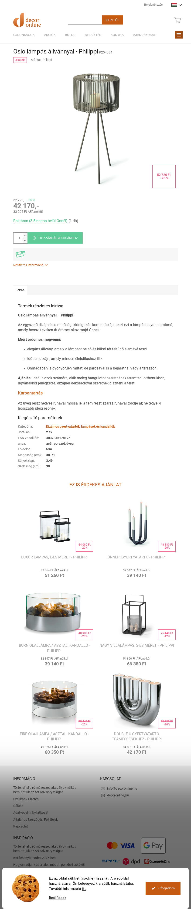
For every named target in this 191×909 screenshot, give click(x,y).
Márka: (39, 60)
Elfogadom (164, 888)
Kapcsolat (18, 826)
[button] (53, 573)
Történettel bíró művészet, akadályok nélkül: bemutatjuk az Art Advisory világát (42, 790)
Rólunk (16, 806)
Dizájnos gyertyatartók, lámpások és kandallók (78, 426)
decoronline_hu (116, 795)
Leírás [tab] (18, 290)
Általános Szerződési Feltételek (33, 819)
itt (82, 889)
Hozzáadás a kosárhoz (56, 238)
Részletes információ (26, 265)
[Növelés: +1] (23, 235)
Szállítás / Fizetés (24, 799)
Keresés (110, 20)
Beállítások (56, 898)
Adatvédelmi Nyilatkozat (29, 812)
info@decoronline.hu (121, 788)
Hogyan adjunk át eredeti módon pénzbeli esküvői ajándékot (47, 867)
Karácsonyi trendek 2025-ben (32, 858)
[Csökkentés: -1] (23, 240)
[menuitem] (22, 35)
